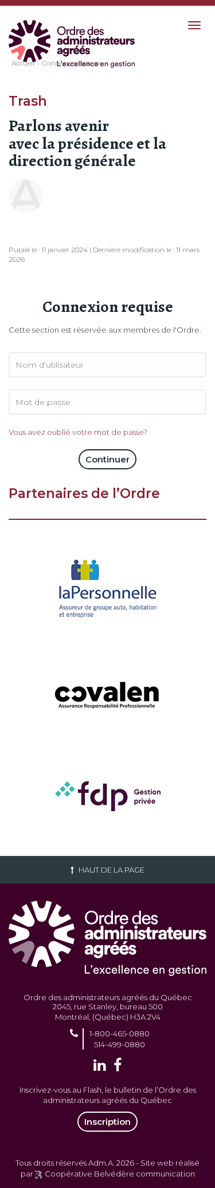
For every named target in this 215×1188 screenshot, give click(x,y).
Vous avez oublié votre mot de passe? (78, 432)
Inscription (107, 1121)
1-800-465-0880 (119, 1033)
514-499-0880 (119, 1044)
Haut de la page (110, 869)
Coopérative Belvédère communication (120, 1173)
